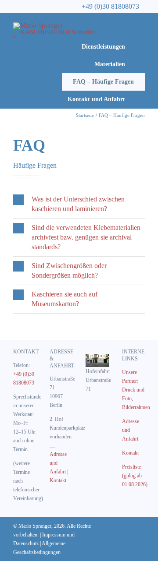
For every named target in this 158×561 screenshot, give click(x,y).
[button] (79, 204)
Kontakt (58, 480)
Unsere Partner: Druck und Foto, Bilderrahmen (136, 389)
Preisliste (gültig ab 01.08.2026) (134, 475)
